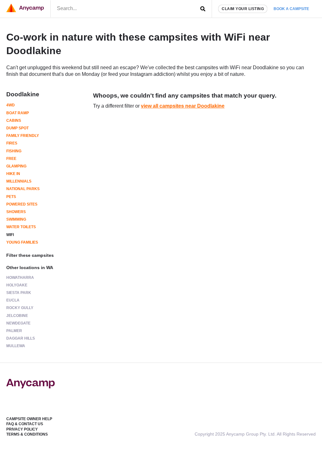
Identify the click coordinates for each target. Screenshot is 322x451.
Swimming (16, 219)
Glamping (16, 166)
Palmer (14, 331)
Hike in (13, 174)
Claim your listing (243, 9)
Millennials (18, 181)
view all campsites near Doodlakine (183, 106)
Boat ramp (17, 113)
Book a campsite (291, 9)
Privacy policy (22, 429)
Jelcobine (17, 315)
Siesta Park (18, 292)
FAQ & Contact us (24, 424)
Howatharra (20, 277)
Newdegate (18, 323)
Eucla (12, 300)
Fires (11, 143)
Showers (16, 212)
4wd (10, 105)
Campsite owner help (29, 419)
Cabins (13, 120)
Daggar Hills (20, 338)
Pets (11, 196)
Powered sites (21, 204)
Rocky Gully (19, 308)
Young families (22, 242)
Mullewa (15, 346)
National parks (23, 189)
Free (11, 158)
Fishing (13, 151)
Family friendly (22, 135)
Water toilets (21, 227)
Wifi (10, 235)
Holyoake (16, 285)
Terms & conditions (27, 434)
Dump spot (17, 128)
